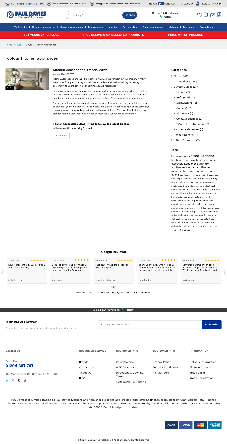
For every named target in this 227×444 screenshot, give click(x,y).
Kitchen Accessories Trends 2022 (80, 70)
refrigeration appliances (202, 211)
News (10, 88)
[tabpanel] (27, 270)
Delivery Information (203, 362)
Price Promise (125, 362)
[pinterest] (19, 381)
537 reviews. (142, 292)
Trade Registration (202, 378)
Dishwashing (184, 102)
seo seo (56, 74)
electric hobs (178, 204)
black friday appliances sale (185, 197)
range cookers (197, 171)
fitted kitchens (202, 156)
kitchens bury (187, 182)
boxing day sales (184, 81)
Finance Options (200, 367)
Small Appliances (187, 118)
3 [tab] (116, 287)
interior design (205, 178)
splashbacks (197, 222)
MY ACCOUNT (187, 3)
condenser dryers (192, 208)
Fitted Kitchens (184, 134)
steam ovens (196, 189)
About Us (85, 372)
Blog (19, 44)
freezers (193, 178)
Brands (83, 362)
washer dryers (192, 204)
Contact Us (86, 367)
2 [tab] (113, 287)
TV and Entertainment (190, 124)
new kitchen (200, 182)
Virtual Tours (161, 372)
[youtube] (25, 381)
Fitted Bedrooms (184, 140)
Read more (61, 135)
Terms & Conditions (165, 367)
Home (9, 44)
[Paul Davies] (26, 15)
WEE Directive (125, 367)
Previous (2, 272)
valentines (209, 219)
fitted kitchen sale (210, 208)
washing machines (203, 160)
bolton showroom (195, 215)
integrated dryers (211, 189)
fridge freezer (208, 175)
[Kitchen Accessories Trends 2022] (27, 79)
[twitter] (6, 381)
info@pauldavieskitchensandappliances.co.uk (118, 3)
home (187, 219)
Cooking (181, 108)
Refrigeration (184, 97)
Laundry (181, 92)
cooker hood (210, 193)
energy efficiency (179, 193)
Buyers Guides (183, 86)
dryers (186, 186)
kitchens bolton (206, 204)
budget (183, 175)
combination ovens (180, 211)
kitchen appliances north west (199, 200)
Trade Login (197, 372)
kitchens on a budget (200, 186)
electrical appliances (185, 163)
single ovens (183, 178)
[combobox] (102, 15)
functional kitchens (181, 222)
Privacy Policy (162, 362)
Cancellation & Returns (131, 381)
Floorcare (182, 113)
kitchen (188, 226)
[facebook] (13, 381)
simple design (197, 219)
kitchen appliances (180, 156)
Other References (187, 129)
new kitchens (194, 175)
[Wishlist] (199, 14)
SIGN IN (217, 3)
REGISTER (206, 3)
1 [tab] (111, 287)
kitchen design (181, 160)
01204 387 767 (35, 3)
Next (224, 272)
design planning (196, 193)
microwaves (177, 208)
